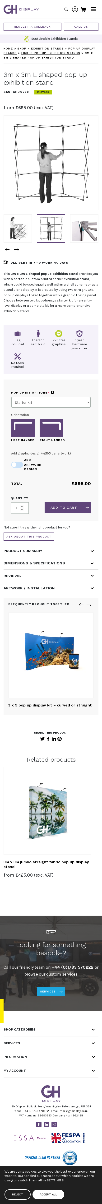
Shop (21, 48)
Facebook (48, 739)
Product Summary (23, 550)
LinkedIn (54, 739)
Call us (81, 26)
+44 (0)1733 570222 (36, 1111)
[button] (7, 249)
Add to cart (64, 507)
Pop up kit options (40, 392)
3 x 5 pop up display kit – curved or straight (50, 705)
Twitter (42, 739)
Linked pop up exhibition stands (50, 53)
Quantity (19, 498)
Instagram (54, 1124)
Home (8, 48)
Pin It (59, 739)
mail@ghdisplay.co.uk (74, 1111)
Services (48, 991)
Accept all (48, 1194)
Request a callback (32, 26)
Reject (17, 1194)
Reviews (12, 575)
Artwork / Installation (29, 588)
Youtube (62, 1124)
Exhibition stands (47, 48)
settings (55, 1180)
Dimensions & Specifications (34, 563)
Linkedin (46, 1124)
